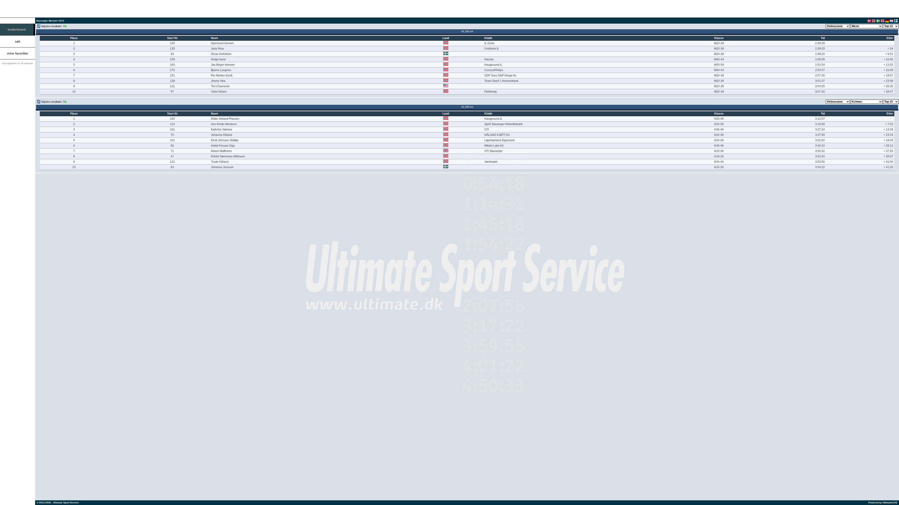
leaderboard (17, 29)
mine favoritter (17, 53)
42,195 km (467, 31)
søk (17, 41)
